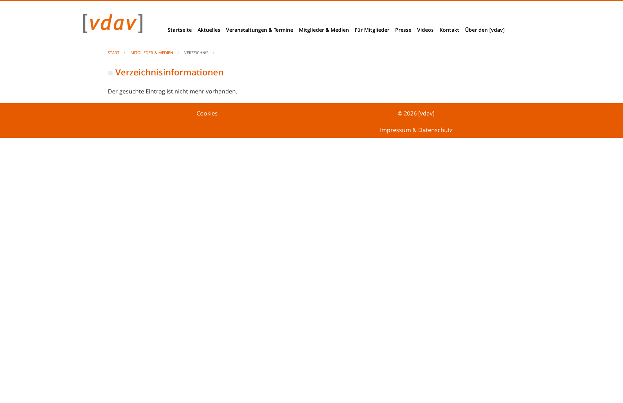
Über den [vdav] (485, 29)
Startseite (180, 29)
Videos (425, 29)
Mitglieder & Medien (324, 29)
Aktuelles (209, 29)
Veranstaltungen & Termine (259, 29)
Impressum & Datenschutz (416, 130)
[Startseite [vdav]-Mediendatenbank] (110, 25)
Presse (403, 29)
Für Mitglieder (372, 29)
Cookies (207, 113)
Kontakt (449, 29)
